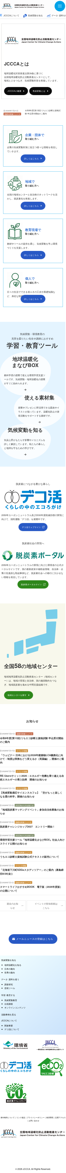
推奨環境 (49, 1117)
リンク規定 (20, 1117)
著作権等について (8, 1117)
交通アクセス (60, 1117)
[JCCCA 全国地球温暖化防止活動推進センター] (23, 6)
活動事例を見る (8, 1014)
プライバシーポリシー (36, 1117)
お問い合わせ (34, 1120)
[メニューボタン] (60, 6)
